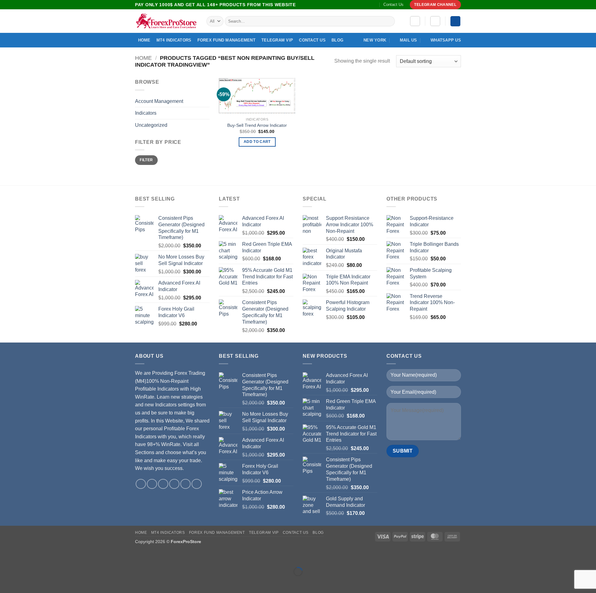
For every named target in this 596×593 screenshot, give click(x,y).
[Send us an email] (356, 4)
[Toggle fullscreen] (24, 556)
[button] (435, 21)
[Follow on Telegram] (374, 4)
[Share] (42, 556)
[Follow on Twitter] (350, 4)
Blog (337, 40)
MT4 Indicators (174, 40)
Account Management (159, 101)
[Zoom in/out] (6, 556)
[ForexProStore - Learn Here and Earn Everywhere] (166, 21)
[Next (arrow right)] (24, 582)
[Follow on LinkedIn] (362, 4)
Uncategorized (151, 125)
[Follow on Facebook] (339, 4)
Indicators (145, 113)
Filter (146, 160)
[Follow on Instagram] (344, 4)
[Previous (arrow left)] (6, 582)
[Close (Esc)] (61, 556)
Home (144, 40)
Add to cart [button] (257, 142)
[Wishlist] (415, 21)
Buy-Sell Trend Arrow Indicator (257, 125)
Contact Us (393, 4)
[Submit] (389, 21)
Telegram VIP (277, 40)
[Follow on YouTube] (368, 4)
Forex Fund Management (226, 40)
